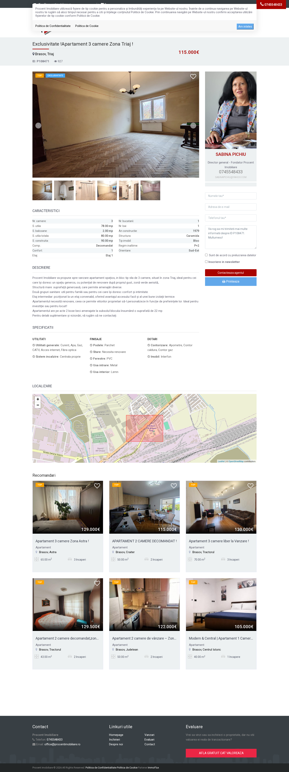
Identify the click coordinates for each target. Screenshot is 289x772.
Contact (149, 744)
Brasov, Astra (47, 552)
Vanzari (149, 735)
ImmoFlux (153, 767)
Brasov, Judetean (127, 649)
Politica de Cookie (86, 26)
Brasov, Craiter (125, 552)
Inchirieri (114, 739)
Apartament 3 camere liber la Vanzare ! (219, 541)
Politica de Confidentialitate (53, 26)
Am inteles (245, 26)
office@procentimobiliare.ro (62, 744)
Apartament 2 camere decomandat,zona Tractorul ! (75, 638)
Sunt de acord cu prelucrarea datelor (232, 255)
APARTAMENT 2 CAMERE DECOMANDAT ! (144, 541)
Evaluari (149, 739)
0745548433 (55, 739)
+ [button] (38, 399)
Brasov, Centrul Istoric (206, 649)
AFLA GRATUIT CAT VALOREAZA (221, 753)
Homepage (116, 735)
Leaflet (221, 461)
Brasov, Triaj (44, 54)
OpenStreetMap (236, 461)
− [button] (38, 405)
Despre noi (116, 744)
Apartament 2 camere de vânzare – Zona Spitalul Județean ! (158, 638)
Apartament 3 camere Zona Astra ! (62, 541)
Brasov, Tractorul (203, 552)
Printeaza (232, 281)
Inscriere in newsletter (224, 262)
